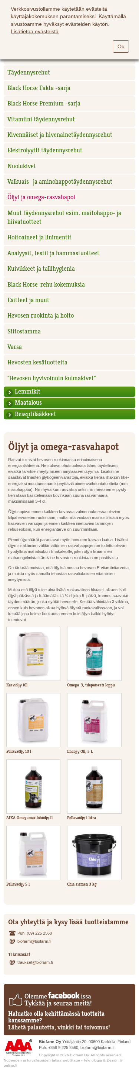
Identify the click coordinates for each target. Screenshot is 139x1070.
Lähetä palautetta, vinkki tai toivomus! (59, 1027)
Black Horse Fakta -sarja (38, 88)
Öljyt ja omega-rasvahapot (41, 197)
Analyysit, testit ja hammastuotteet (53, 253)
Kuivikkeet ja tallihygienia (41, 269)
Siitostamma (24, 331)
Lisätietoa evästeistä (35, 31)
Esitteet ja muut (28, 300)
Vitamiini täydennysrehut (41, 119)
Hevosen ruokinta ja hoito (40, 315)
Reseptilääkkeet (35, 414)
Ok (121, 46)
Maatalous (28, 402)
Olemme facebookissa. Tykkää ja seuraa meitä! (49, 999)
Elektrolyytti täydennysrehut (44, 150)
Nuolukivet (21, 166)
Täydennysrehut (28, 72)
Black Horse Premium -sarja (43, 103)
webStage (71, 1060)
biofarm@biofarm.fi (34, 941)
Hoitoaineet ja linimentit (39, 237)
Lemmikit (27, 391)
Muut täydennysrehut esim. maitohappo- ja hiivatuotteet (64, 217)
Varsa (14, 347)
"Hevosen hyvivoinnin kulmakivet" (51, 378)
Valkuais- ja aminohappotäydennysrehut (59, 182)
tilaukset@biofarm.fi (35, 962)
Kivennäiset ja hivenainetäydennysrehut (59, 135)
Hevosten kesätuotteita (37, 362)
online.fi (10, 1065)
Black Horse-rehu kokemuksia (46, 284)
